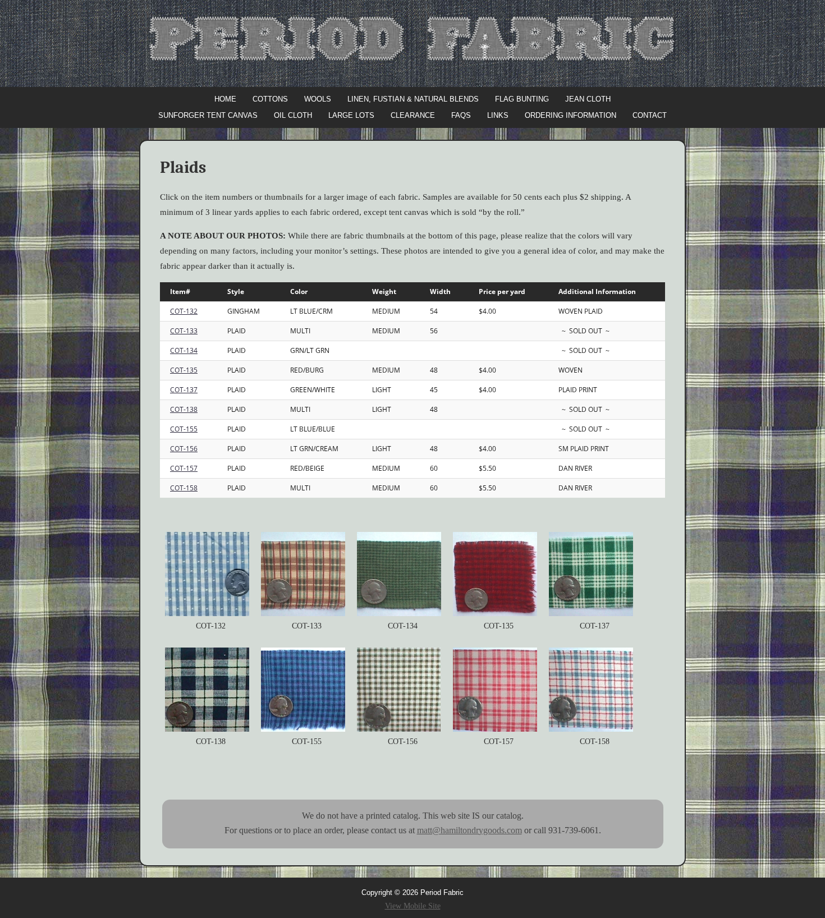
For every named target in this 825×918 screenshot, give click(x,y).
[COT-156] (401, 690)
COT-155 (184, 429)
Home (225, 99)
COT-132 (184, 311)
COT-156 (184, 448)
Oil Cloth (293, 115)
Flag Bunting (522, 99)
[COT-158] (593, 690)
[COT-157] (497, 690)
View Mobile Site (413, 906)
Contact (649, 115)
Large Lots (351, 115)
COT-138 (184, 409)
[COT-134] (401, 574)
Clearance (413, 115)
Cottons (270, 99)
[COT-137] (593, 574)
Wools (317, 99)
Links (497, 115)
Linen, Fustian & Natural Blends (413, 99)
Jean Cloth (588, 99)
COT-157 (184, 468)
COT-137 (184, 389)
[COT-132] (209, 574)
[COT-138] (209, 690)
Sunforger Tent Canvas (208, 115)
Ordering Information (570, 115)
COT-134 (184, 350)
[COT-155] (305, 690)
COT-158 (184, 488)
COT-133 (184, 331)
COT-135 (184, 370)
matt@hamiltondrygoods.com (469, 830)
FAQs (461, 115)
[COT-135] (497, 574)
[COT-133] (305, 574)
